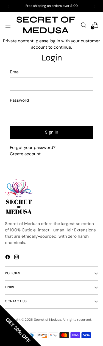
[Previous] (8, 6)
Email (15, 72)
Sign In (51, 132)
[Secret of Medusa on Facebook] (8, 257)
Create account (25, 154)
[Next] (95, 6)
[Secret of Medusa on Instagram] (17, 257)
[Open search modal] (83, 25)
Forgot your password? (32, 147)
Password (19, 100)
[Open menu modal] (7, 25)
